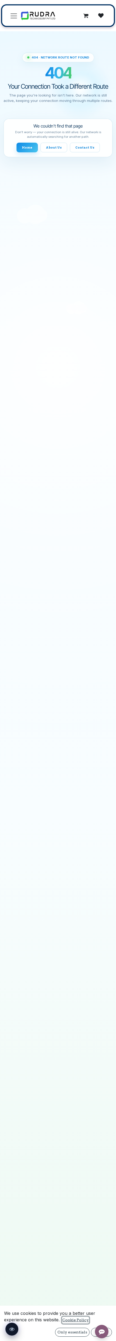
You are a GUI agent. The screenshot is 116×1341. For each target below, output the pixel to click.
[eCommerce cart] (85, 15)
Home (27, 147)
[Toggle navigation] (14, 15)
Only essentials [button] (72, 1332)
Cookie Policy (75, 1320)
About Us (54, 147)
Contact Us (84, 147)
